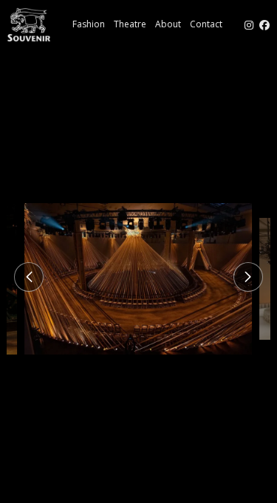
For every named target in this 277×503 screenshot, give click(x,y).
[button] (29, 277)
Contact (206, 24)
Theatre (130, 24)
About (168, 24)
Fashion (88, 24)
